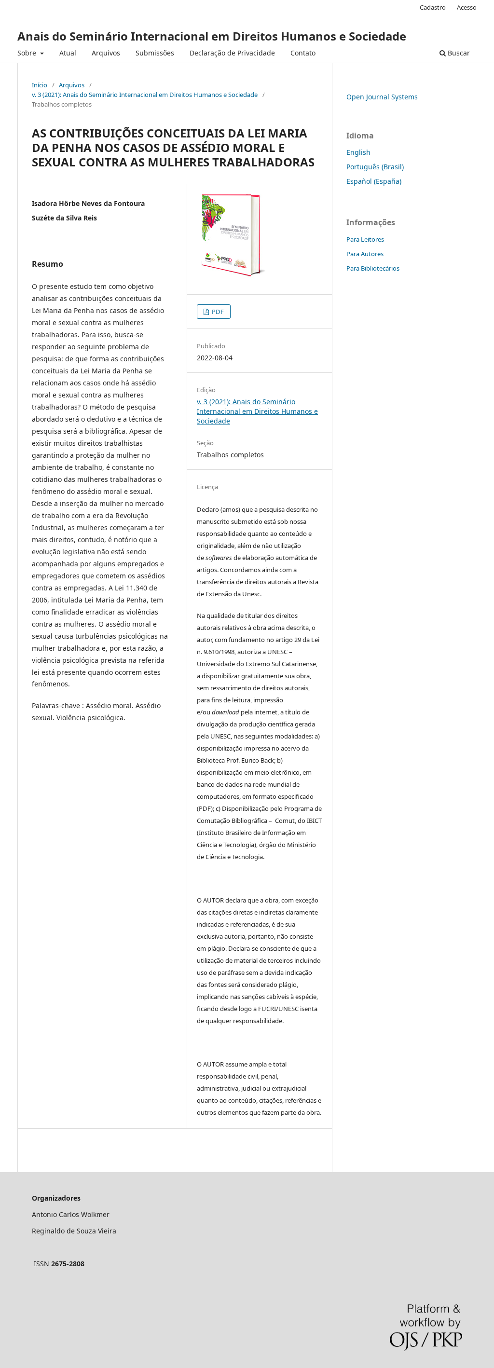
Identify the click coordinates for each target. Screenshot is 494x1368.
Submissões (155, 52)
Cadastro (433, 7)
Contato (303, 52)
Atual (67, 52)
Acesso (467, 7)
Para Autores (365, 253)
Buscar (458, 52)
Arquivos (106, 52)
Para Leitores (365, 239)
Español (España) (373, 181)
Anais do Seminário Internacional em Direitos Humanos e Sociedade (211, 36)
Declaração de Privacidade (232, 52)
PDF (217, 311)
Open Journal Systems (382, 96)
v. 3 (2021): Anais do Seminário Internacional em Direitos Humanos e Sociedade (145, 94)
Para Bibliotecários (372, 268)
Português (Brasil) (375, 166)
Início (39, 85)
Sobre (27, 52)
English (358, 152)
